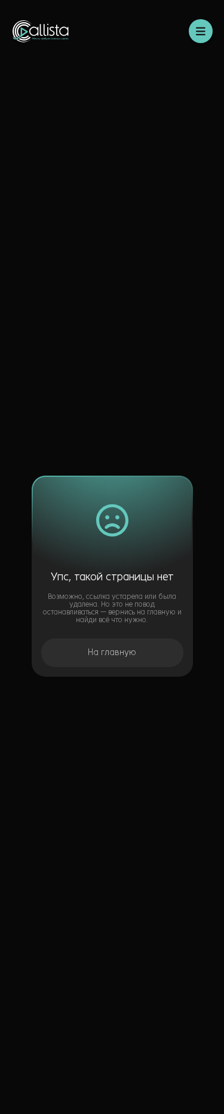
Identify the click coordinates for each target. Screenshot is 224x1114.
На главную (112, 652)
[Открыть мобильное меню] (201, 31)
